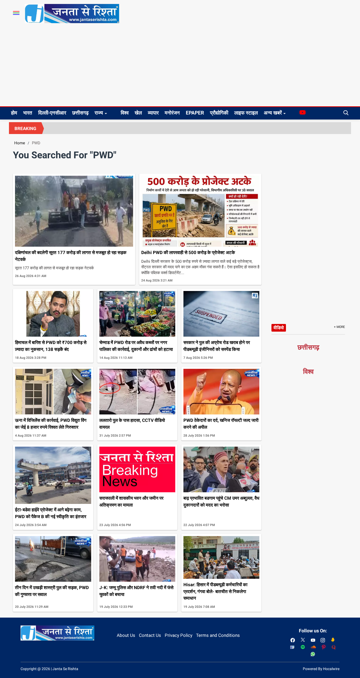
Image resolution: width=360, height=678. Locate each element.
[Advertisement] (180, 67)
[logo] (72, 13)
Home (19, 143)
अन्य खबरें (273, 113)
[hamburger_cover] (16, 13)
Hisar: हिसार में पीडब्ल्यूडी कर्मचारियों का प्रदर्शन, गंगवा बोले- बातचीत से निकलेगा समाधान (215, 591)
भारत (27, 113)
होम (14, 113)
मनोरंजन (172, 113)
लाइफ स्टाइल (246, 113)
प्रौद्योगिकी (219, 113)
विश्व (125, 113)
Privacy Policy (178, 635)
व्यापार (153, 113)
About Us (126, 635)
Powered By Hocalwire (321, 669)
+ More (339, 327)
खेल (138, 113)
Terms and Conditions (218, 635)
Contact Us (150, 635)
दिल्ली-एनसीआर (52, 113)
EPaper (195, 113)
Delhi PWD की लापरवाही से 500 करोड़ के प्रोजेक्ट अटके (188, 252)
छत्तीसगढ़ (80, 113)
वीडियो (279, 327)
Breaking (25, 128)
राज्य (99, 113)
